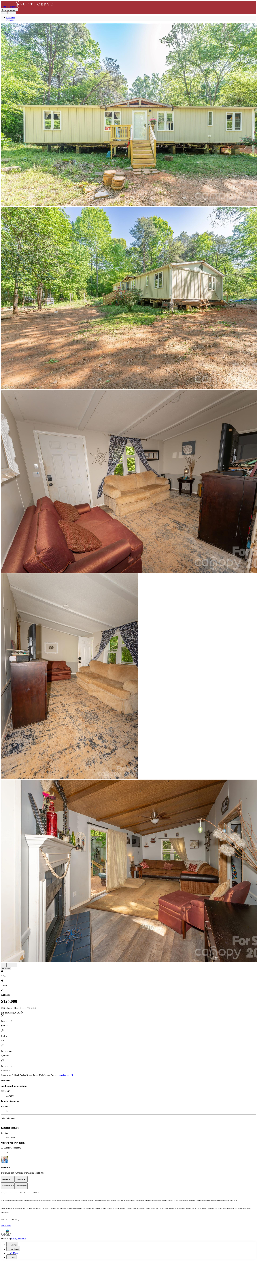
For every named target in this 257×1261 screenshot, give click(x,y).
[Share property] (14, 965)
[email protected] (65, 1075)
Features (10, 20)
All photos (6, 969)
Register (11, 13)
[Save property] (9, 965)
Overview (10, 17)
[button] (128, 115)
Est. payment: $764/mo (11, 1013)
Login (4, 13)
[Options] (3, 965)
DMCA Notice (6, 1226)
